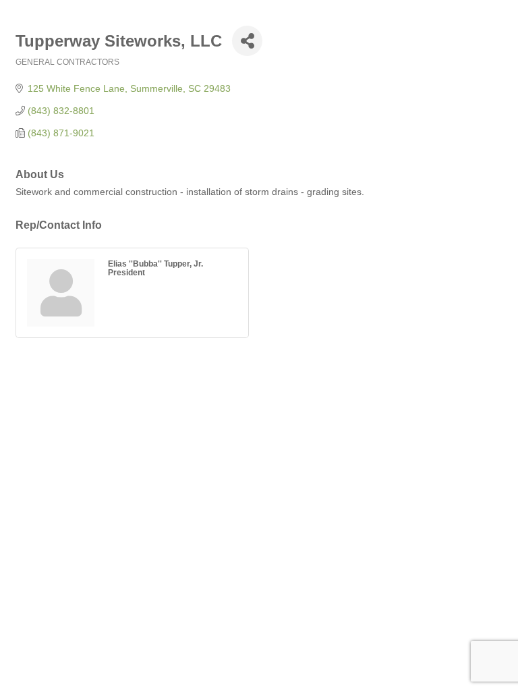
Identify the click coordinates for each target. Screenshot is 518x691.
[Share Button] (247, 41)
